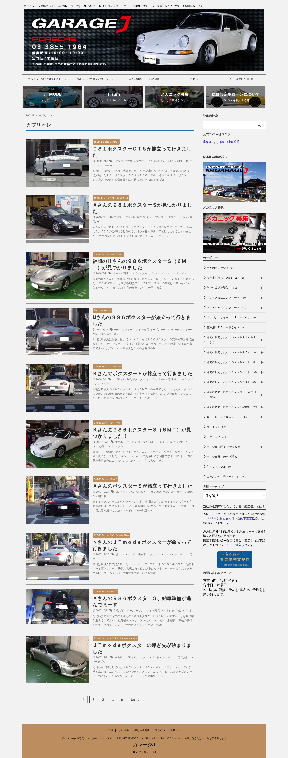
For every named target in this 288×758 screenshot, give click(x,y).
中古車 (128, 160)
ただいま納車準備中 (222, 287)
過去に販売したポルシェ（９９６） (232, 362)
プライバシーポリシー (167, 730)
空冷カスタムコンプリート (226, 297)
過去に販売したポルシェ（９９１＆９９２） (229, 339)
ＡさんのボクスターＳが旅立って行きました (142, 486)
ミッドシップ (168, 610)
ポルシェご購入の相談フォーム (47, 78)
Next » (134, 700)
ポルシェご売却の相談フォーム (95, 78)
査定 (162, 160)
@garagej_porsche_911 (221, 141)
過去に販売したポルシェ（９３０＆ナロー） (229, 394)
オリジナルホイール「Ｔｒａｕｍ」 (231, 317)
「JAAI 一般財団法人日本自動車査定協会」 (232, 518)
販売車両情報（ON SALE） (225, 277)
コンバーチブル (138, 273)
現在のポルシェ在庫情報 (144, 78)
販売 (150, 160)
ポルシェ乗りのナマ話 (222, 456)
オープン (154, 217)
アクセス (192, 78)
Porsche (119, 160)
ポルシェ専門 (174, 160)
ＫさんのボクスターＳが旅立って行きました (142, 373)
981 (98, 221)
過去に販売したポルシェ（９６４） (232, 382)
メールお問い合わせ (241, 78)
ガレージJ (144, 744)
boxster (108, 165)
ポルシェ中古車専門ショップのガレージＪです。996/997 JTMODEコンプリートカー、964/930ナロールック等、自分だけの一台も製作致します (144, 738)
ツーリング (216, 436)
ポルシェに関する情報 (223, 446)
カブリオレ (140, 160)
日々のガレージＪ (221, 267)
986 (116, 329)
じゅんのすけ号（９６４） (226, 476)
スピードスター (170, 217)
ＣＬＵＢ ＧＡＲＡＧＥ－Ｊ (227, 417)
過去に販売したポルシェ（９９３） (232, 372)
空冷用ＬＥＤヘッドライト (225, 327)
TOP (110, 730)
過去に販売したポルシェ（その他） (232, 407)
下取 (185, 160)
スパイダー (102, 383)
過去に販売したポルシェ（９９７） (232, 352)
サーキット (217, 426)
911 (103, 333)
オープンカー (158, 329)
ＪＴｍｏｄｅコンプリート (226, 307)
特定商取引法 (141, 730)
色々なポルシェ (219, 466)
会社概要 (124, 730)
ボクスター (168, 273)
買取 (156, 160)
